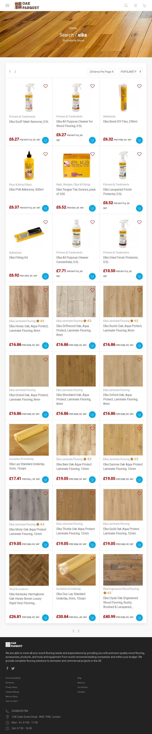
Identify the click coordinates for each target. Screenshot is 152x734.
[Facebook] (7, 668)
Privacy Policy (11, 687)
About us (81, 683)
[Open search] (126, 5)
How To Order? (12, 701)
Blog (79, 678)
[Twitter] (13, 668)
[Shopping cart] (144, 5)
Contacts (81, 692)
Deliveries (10, 683)
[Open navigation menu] (7, 5)
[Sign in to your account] (135, 5)
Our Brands (82, 687)
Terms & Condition (13, 678)
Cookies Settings (12, 692)
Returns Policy (12, 697)
